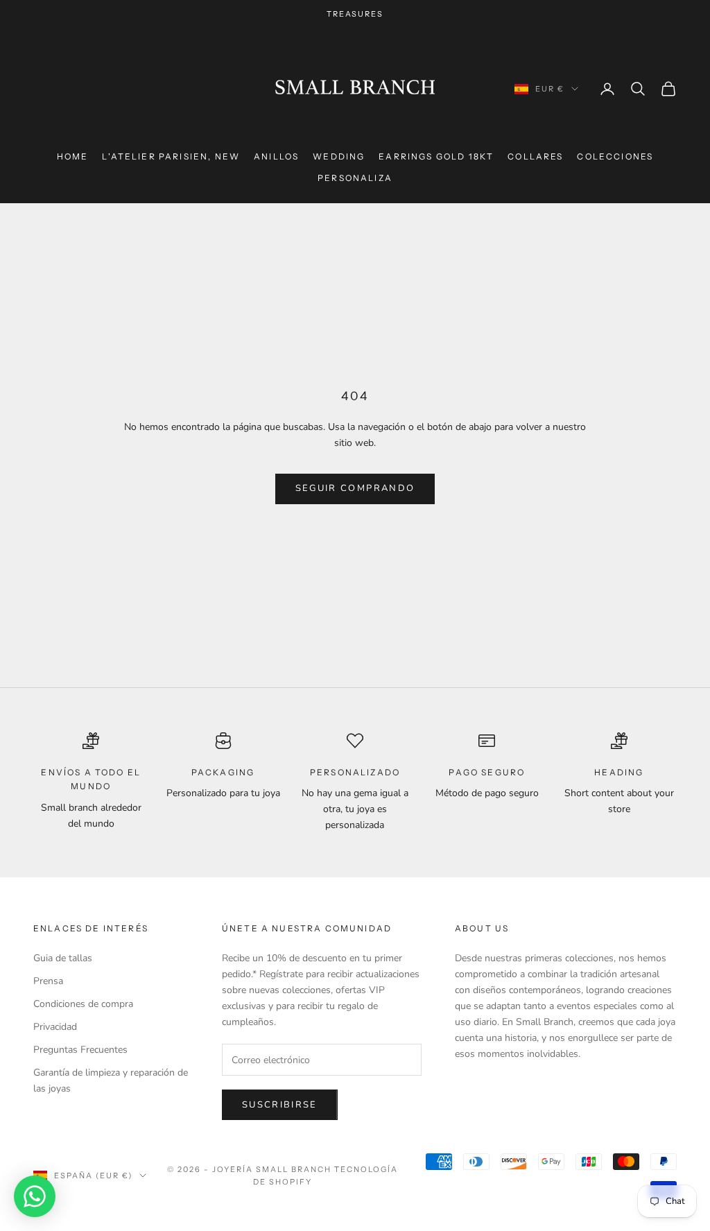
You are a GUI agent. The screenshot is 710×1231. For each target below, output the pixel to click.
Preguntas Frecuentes (80, 1049)
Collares (535, 156)
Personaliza (355, 178)
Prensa (48, 981)
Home (73, 156)
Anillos (276, 156)
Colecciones (615, 156)
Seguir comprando (355, 488)
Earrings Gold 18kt (436, 156)
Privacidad (55, 1026)
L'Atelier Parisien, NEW (171, 156)
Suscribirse (280, 1105)
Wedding (339, 156)
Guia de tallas (62, 958)
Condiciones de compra (83, 1003)
